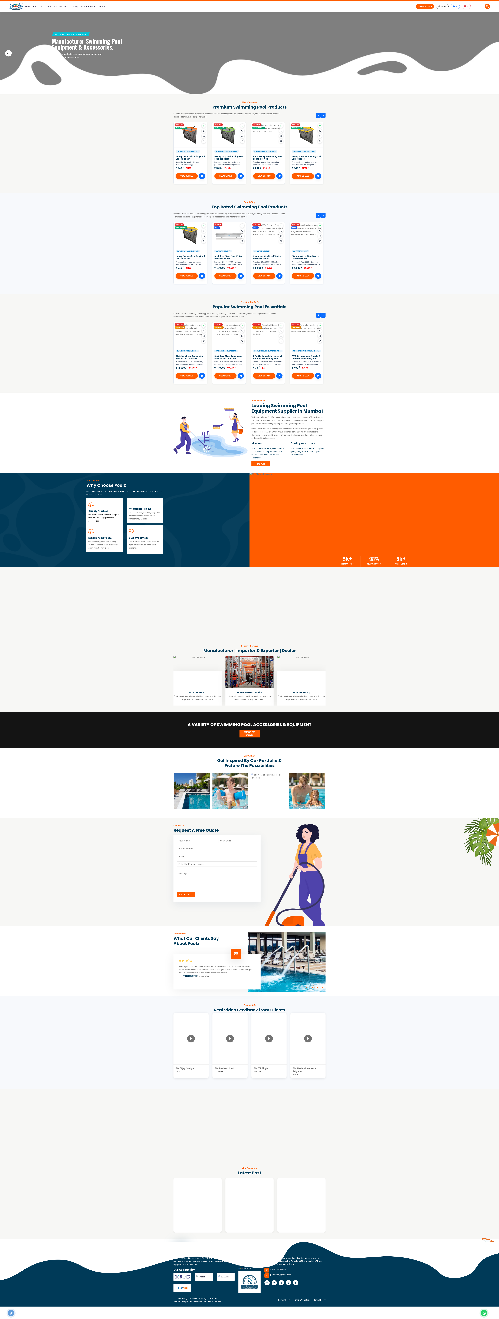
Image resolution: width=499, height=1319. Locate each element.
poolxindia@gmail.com (280, 1274)
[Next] (323, 115)
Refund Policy (320, 1300)
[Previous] (318, 115)
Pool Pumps (221, 151)
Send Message (185, 894)
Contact (102, 6)
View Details (186, 176)
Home (27, 6)
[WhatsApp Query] (203, 125)
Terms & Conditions (302, 1300)
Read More (262, 464)
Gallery (74, 6)
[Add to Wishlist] (203, 141)
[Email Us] (203, 136)
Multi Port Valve (261, 351)
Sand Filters (298, 151)
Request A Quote (425, 6)
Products (50, 6)
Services (63, 6)
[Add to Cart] (202, 176)
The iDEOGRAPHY (214, 1301)
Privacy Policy (284, 1300)
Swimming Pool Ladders (187, 251)
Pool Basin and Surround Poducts (191, 151)
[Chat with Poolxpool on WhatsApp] (484, 1313)
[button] (306, 987)
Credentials (87, 6)
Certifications (248, 1255)
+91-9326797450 (278, 1269)
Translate (247, 1268)
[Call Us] (203, 131)
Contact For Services (249, 733)
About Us (37, 6)
